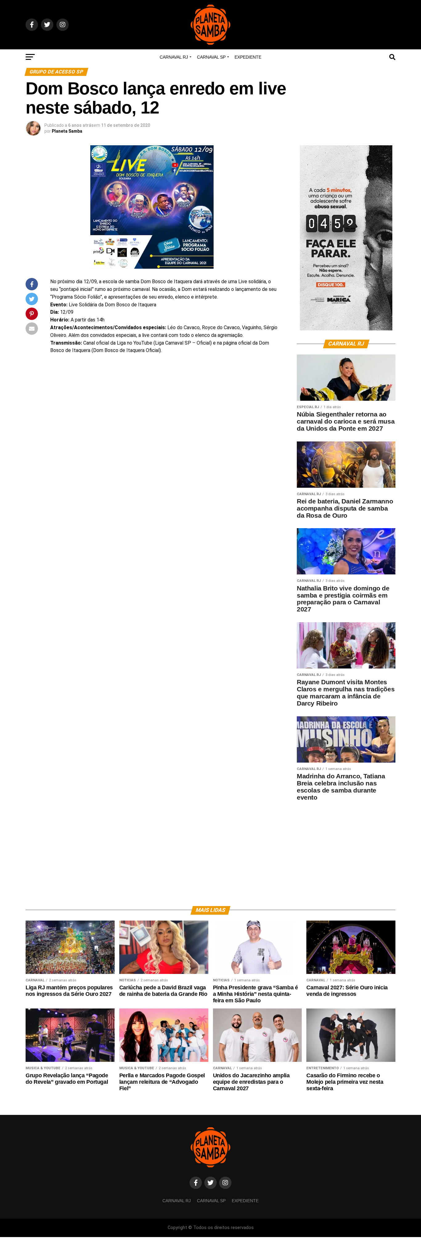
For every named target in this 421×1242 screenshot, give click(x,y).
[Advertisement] (346, 849)
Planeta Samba (67, 131)
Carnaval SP (211, 57)
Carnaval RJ (174, 57)
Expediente (248, 57)
